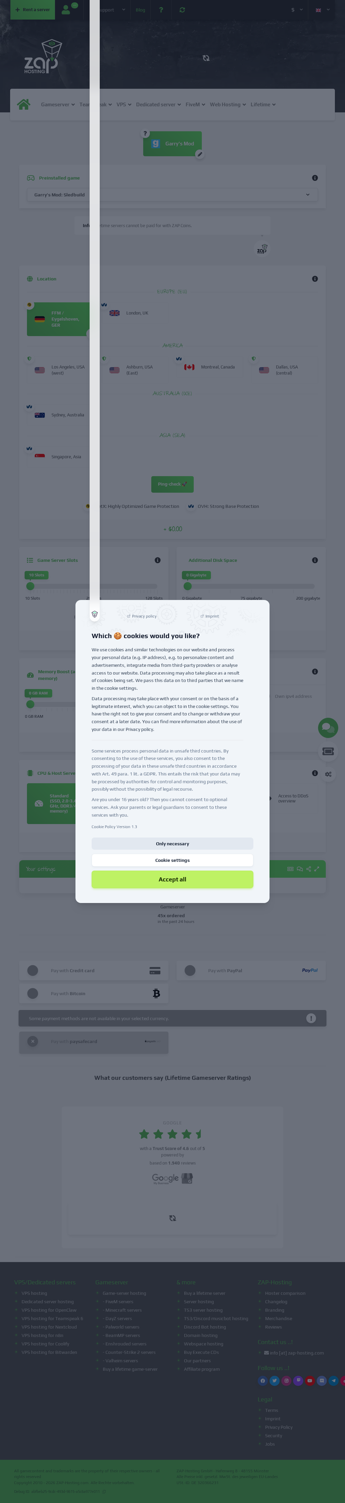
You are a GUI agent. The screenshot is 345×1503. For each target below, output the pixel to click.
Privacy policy (139, 729)
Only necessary (172, 843)
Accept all (172, 879)
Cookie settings (172, 860)
